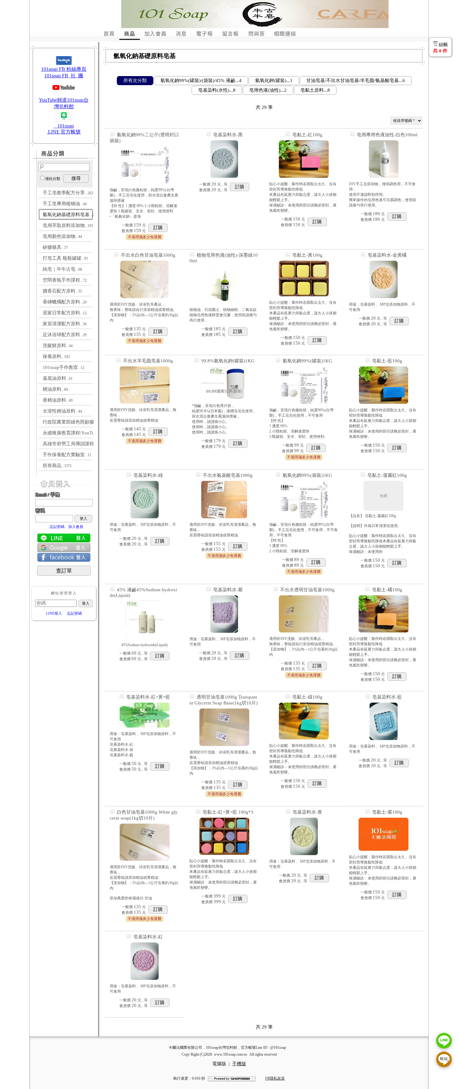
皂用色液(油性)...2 (268, 90)
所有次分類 (135, 80)
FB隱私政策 (275, 1078)
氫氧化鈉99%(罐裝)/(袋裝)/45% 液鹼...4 (200, 80)
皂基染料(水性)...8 (217, 90)
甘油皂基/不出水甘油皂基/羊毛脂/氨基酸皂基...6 (355, 80)
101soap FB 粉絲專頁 (63, 69)
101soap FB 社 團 (63, 75)
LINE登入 (54, 613)
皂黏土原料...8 (315, 90)
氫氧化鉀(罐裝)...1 (274, 80)
